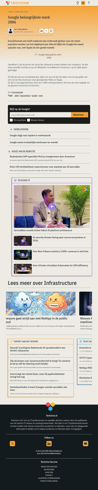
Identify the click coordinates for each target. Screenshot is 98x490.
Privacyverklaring (49, 481)
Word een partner (49, 466)
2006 (16, 95)
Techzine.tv (24, 180)
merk (41, 95)
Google (34, 95)
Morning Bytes (20, 120)
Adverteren (49, 469)
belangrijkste (25, 95)
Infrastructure (21, 12)
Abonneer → (80, 114)
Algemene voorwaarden (49, 478)
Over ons (49, 472)
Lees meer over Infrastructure (42, 283)
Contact (49, 475)
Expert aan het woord (26, 341)
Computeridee (17, 92)
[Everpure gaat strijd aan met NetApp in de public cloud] (39, 303)
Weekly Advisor (37, 120)
